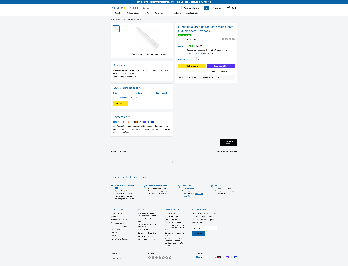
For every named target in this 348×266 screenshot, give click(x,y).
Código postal (161, 93)
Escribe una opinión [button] (229, 143)
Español (114, 254)
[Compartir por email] (233, 39)
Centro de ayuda (171, 217)
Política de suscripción (146, 239)
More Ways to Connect (119, 239)
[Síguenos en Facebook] (149, 257)
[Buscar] (206, 8)
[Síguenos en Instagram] (156, 257)
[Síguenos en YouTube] (163, 257)
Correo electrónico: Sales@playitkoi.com (173, 221)
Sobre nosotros (116, 213)
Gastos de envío (193, 53)
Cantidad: (182, 59)
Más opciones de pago (221, 71)
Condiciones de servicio (147, 233)
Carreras (114, 232)
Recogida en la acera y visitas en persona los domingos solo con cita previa (174, 242)
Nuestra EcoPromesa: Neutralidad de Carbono (147, 214)
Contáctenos (170, 213)
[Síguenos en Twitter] (153, 257)
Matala (181, 39)
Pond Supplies (116, 13)
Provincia (138, 93)
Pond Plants (159, 13)
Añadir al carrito (192, 66)
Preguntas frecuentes (119, 226)
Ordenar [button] (114, 151)
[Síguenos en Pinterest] (160, 257)
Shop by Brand (175, 13)
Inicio (112, 19)
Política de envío (144, 230)
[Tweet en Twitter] (230, 39)
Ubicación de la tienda (119, 220)
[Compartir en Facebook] (223, 39)
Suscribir (198, 234)
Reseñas (114, 217)
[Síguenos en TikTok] (166, 257)
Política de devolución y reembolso (147, 225)
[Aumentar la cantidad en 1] (198, 59)
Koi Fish (147, 13)
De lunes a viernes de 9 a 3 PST (175, 234)
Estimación (120, 103)
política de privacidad (146, 236)
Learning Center (192, 13)
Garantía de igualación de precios (147, 220)
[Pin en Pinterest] (226, 39)
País (115, 93)
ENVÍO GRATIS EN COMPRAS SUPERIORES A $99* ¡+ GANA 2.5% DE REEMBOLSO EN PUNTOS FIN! (174, 2)
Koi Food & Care (133, 13)
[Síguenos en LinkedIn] (170, 257)
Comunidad (115, 236)
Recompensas (116, 229)
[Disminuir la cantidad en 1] (189, 59)
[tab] (221, 151)
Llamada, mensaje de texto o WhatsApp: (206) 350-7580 (175, 227)
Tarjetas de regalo (117, 223)
